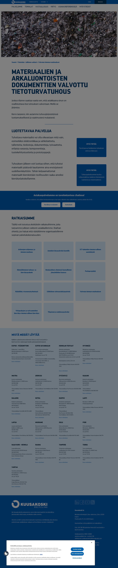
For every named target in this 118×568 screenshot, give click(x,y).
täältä (41, 554)
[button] (6, 553)
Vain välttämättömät (77, 553)
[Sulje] (91, 542)
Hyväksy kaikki (77, 549)
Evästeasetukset (77, 558)
